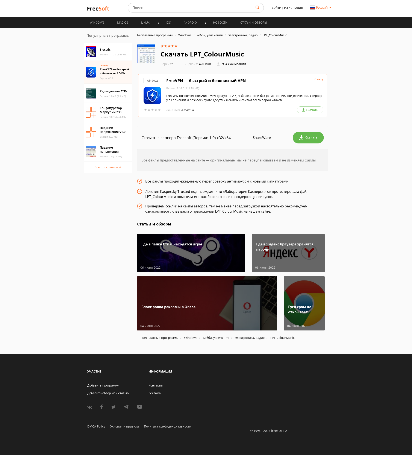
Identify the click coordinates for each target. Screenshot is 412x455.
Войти (276, 8)
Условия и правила (124, 426)
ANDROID (190, 22)
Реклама (154, 393)
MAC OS (122, 22)
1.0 (168, 64)
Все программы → (108, 167)
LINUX (145, 22)
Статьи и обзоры (253, 22)
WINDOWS (97, 22)
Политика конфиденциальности (167, 426)
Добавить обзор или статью (108, 393)
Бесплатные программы (155, 35)
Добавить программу (103, 385)
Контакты (155, 385)
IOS (168, 22)
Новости (220, 22)
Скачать (311, 137)
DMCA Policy (96, 426)
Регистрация (293, 8)
